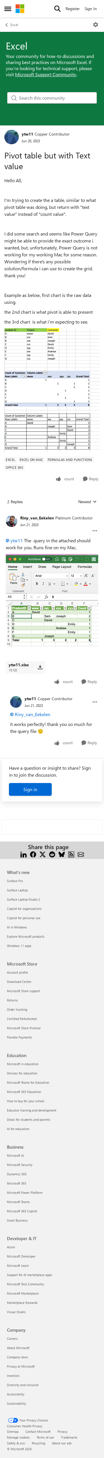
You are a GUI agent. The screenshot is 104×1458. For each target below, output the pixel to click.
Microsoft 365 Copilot (22, 1211)
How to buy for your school (25, 1101)
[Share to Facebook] (33, 854)
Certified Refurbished (22, 1019)
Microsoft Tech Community (25, 1284)
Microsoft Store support (23, 991)
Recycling (38, 1443)
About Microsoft (18, 1348)
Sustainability (16, 1403)
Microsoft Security (19, 1165)
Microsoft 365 (16, 1183)
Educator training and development (31, 1110)
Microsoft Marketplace (23, 1293)
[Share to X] (43, 854)
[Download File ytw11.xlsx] (40, 667)
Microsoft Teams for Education (28, 1082)
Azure (11, 1247)
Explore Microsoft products (25, 936)
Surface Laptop (17, 890)
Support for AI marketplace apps (29, 1275)
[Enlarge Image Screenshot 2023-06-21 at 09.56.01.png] (52, 600)
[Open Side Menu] (7, 8)
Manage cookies (18, 1437)
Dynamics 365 (17, 1174)
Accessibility (15, 1394)
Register (73, 8)
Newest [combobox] (87, 502)
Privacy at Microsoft (21, 1366)
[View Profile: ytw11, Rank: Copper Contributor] (11, 137)
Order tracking (17, 1009)
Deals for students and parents (28, 1119)
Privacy (62, 1431)
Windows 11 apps (19, 946)
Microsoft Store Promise (24, 1028)
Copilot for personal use (23, 918)
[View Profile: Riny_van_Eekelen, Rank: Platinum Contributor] (11, 521)
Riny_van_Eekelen (37, 518)
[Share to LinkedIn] (24, 854)
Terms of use (45, 1437)
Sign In (91, 8)
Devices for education (22, 1073)
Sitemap (12, 1431)
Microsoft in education (22, 1064)
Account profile (17, 972)
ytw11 (27, 134)
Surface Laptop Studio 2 (23, 899)
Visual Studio (16, 1312)
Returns (12, 1000)
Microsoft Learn (18, 1265)
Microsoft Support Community (45, 74)
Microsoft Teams (18, 1202)
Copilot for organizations (24, 908)
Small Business (17, 1220)
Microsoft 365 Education (24, 1092)
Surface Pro (15, 881)
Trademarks (69, 1437)
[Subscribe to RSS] (71, 854)
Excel (14, 24)
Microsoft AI (15, 1155)
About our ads (62, 1443)
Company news (17, 1357)
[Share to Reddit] (52, 854)
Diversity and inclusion (23, 1385)
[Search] (57, 8)
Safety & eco (16, 1443)
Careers (12, 1338)
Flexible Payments (19, 1037)
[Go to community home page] (20, 8)
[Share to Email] (81, 854)
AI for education (18, 1129)
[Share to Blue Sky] (62, 854)
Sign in (30, 789)
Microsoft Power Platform (24, 1192)
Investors (13, 1375)
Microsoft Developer (21, 1256)
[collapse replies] (52, 513)
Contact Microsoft (38, 1431)
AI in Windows (17, 927)
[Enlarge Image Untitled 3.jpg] (52, 390)
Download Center (19, 981)
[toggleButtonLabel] (96, 25)
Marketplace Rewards (22, 1302)
